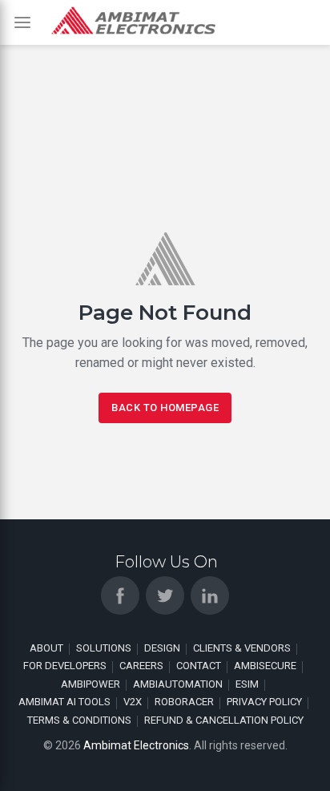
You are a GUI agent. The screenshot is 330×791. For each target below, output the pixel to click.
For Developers (65, 666)
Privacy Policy (264, 702)
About (46, 648)
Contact (198, 666)
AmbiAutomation (178, 684)
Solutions (103, 648)
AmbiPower (90, 684)
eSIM (247, 684)
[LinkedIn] (210, 595)
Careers (141, 666)
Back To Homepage (165, 408)
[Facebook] (120, 595)
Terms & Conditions (79, 720)
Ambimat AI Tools (64, 702)
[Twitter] (165, 595)
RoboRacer (184, 702)
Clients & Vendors (242, 648)
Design (162, 648)
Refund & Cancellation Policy (224, 720)
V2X (132, 702)
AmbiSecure (265, 666)
